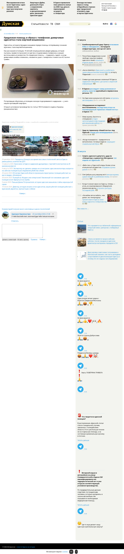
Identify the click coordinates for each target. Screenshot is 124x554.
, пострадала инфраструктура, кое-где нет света (96, 49)
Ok (71, 552)
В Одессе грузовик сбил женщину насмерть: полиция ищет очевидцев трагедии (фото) (36, 152)
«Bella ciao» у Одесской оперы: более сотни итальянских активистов (98, 166)
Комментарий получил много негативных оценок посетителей (26, 209)
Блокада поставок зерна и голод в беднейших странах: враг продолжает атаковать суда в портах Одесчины (86, 8)
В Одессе (86, 89)
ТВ (51, 24)
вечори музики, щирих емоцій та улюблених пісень (100, 176)
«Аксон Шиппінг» (89, 70)
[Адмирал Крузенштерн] (5, 218)
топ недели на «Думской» (99, 159)
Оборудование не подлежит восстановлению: (93, 106)
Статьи (35, 24)
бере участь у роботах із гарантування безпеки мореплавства (98, 71)
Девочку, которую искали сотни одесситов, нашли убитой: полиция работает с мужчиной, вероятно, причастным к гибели (37, 188)
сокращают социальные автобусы (98, 143)
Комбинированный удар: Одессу (96, 44)
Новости (44, 24)
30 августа (82, 151)
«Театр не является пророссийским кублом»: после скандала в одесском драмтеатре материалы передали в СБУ (103, 241)
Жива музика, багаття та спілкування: (91, 118)
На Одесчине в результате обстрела (96, 98)
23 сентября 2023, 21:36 (41, 214)
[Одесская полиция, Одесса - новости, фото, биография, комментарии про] (5, 132)
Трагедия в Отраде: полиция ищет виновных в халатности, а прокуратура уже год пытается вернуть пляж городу (13, 152)
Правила (34, 239)
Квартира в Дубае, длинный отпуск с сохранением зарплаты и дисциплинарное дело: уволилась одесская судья (38, 9)
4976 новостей (14, 129)
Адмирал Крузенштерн (21, 214)
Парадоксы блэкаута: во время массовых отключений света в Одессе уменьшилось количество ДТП (34, 160)
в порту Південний (99, 73)
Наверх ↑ (22, 193)
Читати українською (25, 33)
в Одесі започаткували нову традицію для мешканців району (93, 121)
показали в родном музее (92, 61)
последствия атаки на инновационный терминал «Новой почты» (100, 108)
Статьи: (80, 221)
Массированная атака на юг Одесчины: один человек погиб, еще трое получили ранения (16, 7)
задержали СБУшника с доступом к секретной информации (99, 83)
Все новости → (83, 209)
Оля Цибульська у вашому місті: (94, 175)
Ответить (15, 221)
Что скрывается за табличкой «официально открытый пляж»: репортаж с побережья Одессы (104, 227)
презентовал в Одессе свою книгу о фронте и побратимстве (94, 201)
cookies (65, 552)
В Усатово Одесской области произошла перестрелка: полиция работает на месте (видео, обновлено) (36, 174)
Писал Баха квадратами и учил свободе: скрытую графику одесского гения (94, 58)
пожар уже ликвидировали (101, 132)
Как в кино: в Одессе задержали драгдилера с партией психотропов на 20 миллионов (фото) (36, 165)
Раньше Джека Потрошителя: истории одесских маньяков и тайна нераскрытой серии (37, 183)
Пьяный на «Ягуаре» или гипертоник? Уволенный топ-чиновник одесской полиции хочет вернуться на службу (35, 179)
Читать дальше (83, 440)
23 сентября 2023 (9, 33)
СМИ (57, 24)
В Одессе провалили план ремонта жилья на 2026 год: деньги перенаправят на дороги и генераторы (62, 8)
